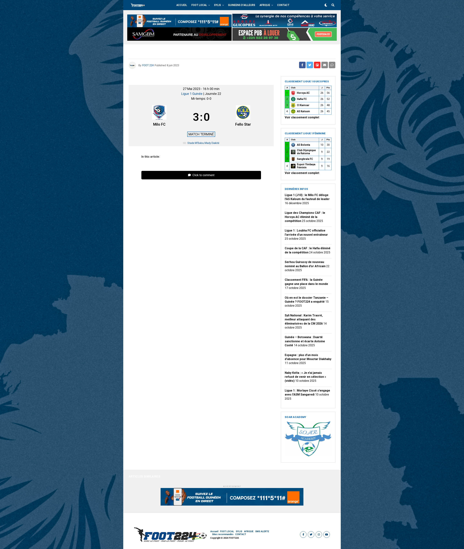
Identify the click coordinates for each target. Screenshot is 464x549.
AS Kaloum (303, 111)
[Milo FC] (159, 117)
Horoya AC (303, 92)
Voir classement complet (302, 117)
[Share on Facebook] (302, 65)
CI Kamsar (303, 105)
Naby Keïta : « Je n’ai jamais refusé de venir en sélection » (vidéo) (305, 377)
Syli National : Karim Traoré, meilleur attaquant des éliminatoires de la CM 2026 (304, 319)
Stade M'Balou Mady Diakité (203, 143)
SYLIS (217, 5)
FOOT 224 (148, 65)
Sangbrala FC (305, 158)
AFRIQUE (265, 5)
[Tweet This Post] (309, 65)
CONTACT (283, 5)
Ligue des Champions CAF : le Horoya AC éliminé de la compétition (305, 217)
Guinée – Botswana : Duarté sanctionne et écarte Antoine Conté (305, 341)
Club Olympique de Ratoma (306, 152)
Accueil (181, 5)
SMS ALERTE (262, 531)
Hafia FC (302, 99)
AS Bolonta (303, 144)
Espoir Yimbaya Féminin (306, 166)
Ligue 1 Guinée (192, 94)
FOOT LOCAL (199, 5)
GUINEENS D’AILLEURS (241, 5)
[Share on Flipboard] (317, 65)
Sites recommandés (222, 534)
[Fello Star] (243, 117)
